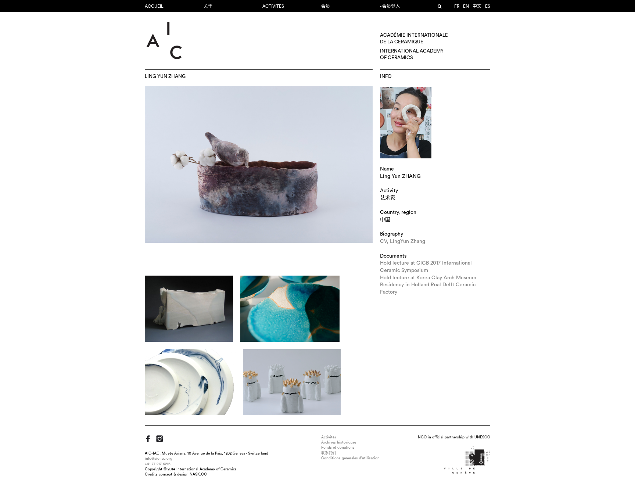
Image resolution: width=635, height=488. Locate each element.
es (487, 6)
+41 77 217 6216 (158, 464)
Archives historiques (338, 442)
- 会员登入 (390, 6)
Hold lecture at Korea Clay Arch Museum (428, 277)
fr (456, 6)
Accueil (154, 6)
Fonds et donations (338, 447)
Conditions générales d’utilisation (350, 458)
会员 (325, 6)
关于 (208, 6)
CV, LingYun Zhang (402, 241)
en (466, 6)
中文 (477, 6)
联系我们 (328, 453)
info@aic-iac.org (158, 458)
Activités (273, 6)
